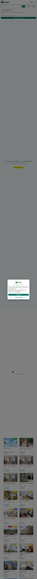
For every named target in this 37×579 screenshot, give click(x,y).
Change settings (18, 297)
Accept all (18, 294)
